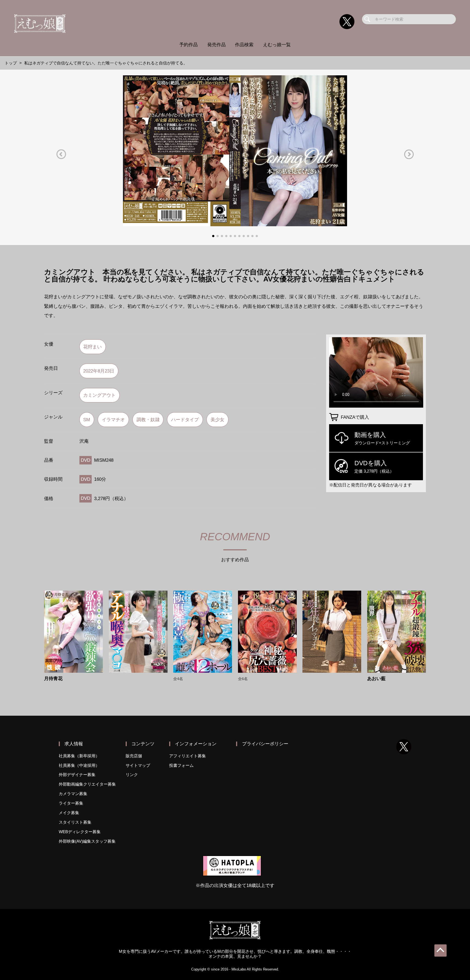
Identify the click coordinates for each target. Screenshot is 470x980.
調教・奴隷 (148, 419)
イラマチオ (113, 419)
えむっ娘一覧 (277, 44)
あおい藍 (376, 678)
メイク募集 (69, 812)
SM (86, 419)
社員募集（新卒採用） (79, 755)
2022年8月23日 (98, 371)
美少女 (217, 419)
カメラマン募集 (73, 793)
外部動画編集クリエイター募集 (87, 784)
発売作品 (216, 44)
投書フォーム (181, 765)
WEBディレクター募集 (80, 831)
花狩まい (92, 346)
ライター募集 (71, 803)
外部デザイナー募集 (77, 774)
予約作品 (188, 44)
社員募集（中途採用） (79, 765)
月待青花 (53, 678)
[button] (61, 154)
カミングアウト (99, 395)
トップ (11, 63)
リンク (132, 774)
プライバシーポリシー (265, 743)
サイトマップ (138, 765)
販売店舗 (134, 755)
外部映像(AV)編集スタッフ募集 (87, 841)
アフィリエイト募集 (187, 755)
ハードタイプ (185, 419)
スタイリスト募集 (75, 822)
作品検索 (244, 44)
